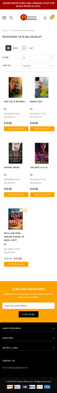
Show (5, 57)
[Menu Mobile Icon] (4, 18)
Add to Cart (16, 128)
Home (5, 30)
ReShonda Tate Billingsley (23, 30)
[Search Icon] (11, 17)
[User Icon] (45, 17)
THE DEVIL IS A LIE (39, 167)
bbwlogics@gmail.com (18, 367)
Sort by (6, 65)
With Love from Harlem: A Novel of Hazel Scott (14, 237)
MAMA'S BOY (36, 101)
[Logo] (28, 17)
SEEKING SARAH (11, 167)
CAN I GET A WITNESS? (14, 101)
